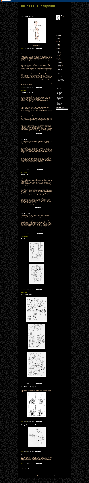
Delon (23, 54)
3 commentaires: (32, 87)
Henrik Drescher (59, 94)
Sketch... (25, 238)
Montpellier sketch (28, 425)
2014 (58, 54)
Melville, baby (27, 16)
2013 (58, 55)
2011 (58, 58)
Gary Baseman (59, 92)
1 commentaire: (31, 207)
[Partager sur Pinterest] (41, 48)
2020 (58, 45)
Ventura (24, 139)
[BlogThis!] (37, 48)
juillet (59, 68)
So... (23, 455)
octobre (59, 63)
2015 (58, 52)
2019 (58, 47)
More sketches (26, 295)
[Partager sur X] (38, 48)
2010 (58, 59)
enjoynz (47, 475)
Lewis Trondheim (60, 97)
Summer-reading (27, 93)
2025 (58, 38)
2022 (58, 42)
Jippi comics (59, 102)
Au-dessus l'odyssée (38, 6)
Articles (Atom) (27, 468)
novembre (59, 62)
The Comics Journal (60, 99)
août (59, 66)
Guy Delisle (59, 98)
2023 (58, 41)
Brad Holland (59, 93)
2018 (58, 48)
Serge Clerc (59, 88)
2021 (58, 44)
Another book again (28, 387)
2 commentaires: (32, 383)
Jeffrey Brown (59, 91)
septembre (60, 65)
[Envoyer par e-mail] (36, 48)
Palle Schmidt (59, 89)
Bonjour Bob (25, 213)
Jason (63, 15)
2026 (58, 37)
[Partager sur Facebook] (39, 48)
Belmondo (24, 174)
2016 (58, 51)
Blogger (54, 475)
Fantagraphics (59, 103)
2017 (58, 49)
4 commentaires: (32, 48)
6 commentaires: (32, 463)
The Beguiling (59, 104)
